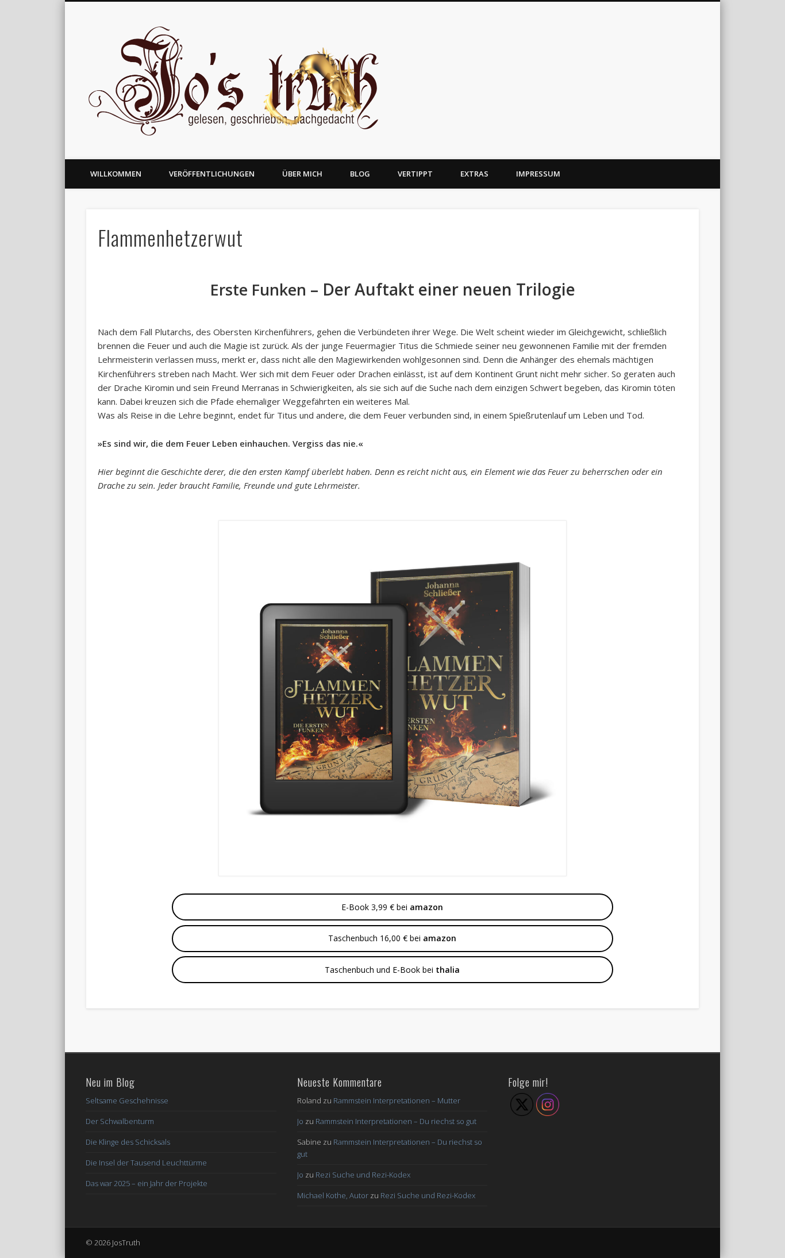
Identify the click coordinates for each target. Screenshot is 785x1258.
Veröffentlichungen (212, 173)
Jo (300, 1121)
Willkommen (115, 173)
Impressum (538, 173)
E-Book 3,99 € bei (392, 907)
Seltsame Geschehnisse (127, 1100)
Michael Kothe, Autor (332, 1195)
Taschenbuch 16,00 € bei (392, 938)
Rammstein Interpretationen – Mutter (396, 1100)
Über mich (302, 173)
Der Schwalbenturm (120, 1121)
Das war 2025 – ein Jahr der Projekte (146, 1183)
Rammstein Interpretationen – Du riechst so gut (395, 1121)
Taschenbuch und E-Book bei (392, 969)
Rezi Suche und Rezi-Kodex (362, 1174)
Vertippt (415, 173)
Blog (360, 173)
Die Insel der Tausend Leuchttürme (146, 1162)
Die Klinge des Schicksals (128, 1142)
